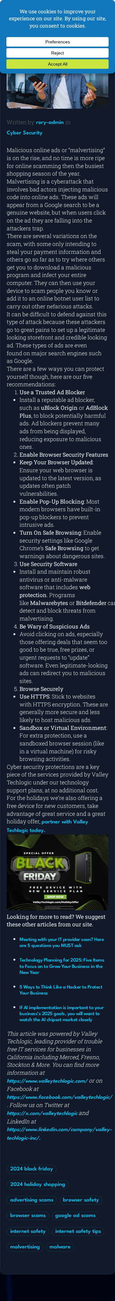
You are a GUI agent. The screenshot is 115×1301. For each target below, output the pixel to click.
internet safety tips (78, 1231)
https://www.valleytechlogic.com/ (47, 1081)
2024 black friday (31, 1169)
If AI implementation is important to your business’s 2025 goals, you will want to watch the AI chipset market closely (61, 1014)
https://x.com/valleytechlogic (42, 1113)
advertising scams (31, 1200)
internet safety (28, 1231)
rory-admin (50, 122)
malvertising (25, 1247)
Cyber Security (24, 133)
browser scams (28, 1215)
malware (60, 1247)
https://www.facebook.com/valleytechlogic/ (59, 1097)
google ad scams (75, 1215)
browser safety (81, 1200)
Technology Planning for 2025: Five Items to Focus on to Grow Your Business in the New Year (61, 966)
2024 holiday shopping (37, 1184)
